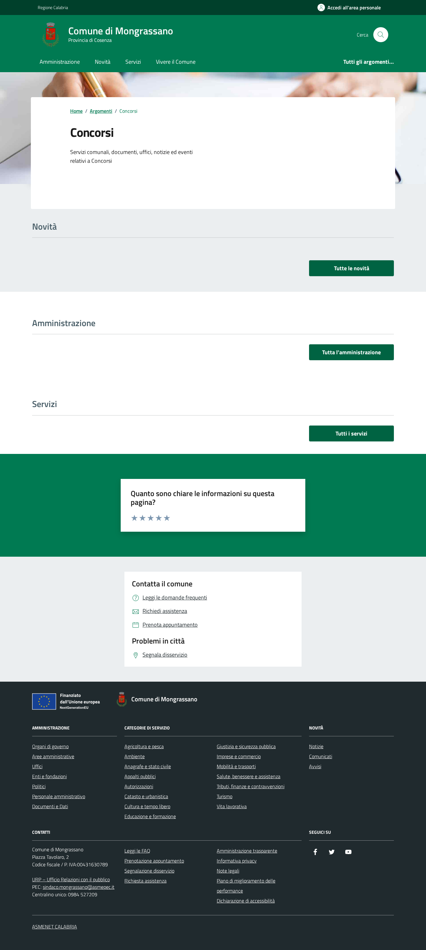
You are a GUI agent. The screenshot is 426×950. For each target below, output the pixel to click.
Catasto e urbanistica (146, 796)
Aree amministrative (53, 756)
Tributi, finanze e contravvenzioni (250, 786)
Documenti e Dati (50, 806)
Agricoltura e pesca (144, 746)
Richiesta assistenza (145, 880)
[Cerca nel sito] (380, 34)
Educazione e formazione (150, 816)
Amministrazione (60, 61)
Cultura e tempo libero (147, 806)
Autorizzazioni (138, 786)
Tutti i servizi (351, 433)
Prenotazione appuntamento (154, 860)
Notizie (316, 746)
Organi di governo (50, 746)
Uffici (37, 766)
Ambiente (134, 756)
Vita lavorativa (232, 806)
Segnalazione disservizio (149, 870)
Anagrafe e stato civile (147, 766)
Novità (102, 61)
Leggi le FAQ (137, 850)
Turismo (224, 796)
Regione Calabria (53, 7)
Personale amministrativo (58, 796)
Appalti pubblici (140, 776)
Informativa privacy (237, 860)
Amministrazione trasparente (247, 850)
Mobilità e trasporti (236, 766)
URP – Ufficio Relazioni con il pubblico (71, 879)
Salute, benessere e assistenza (248, 776)
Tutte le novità (351, 268)
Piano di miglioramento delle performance (246, 885)
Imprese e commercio (239, 756)
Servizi (133, 61)
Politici (39, 786)
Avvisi (315, 766)
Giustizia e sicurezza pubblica (246, 746)
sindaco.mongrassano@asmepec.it (78, 887)
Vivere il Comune (176, 61)
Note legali (228, 870)
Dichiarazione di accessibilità (246, 900)
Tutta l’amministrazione (351, 352)
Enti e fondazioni (49, 776)
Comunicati (320, 756)
